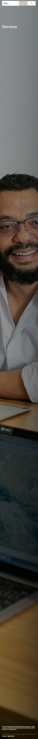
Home (4, 736)
